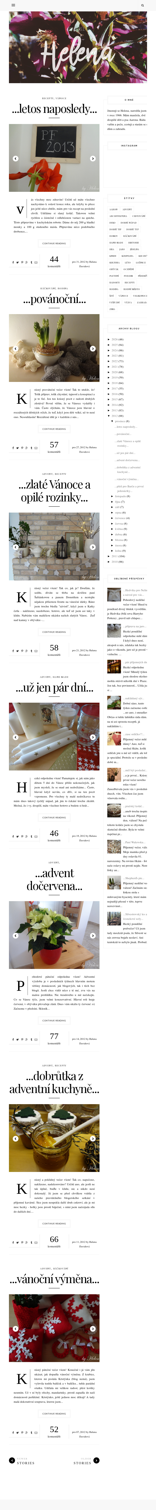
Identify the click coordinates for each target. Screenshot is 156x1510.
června (119, 523)
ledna (118, 550)
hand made (60, 676)
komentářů (54, 261)
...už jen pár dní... (54, 686)
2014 (115, 405)
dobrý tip (115, 229)
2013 (115, 410)
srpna (118, 512)
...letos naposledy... (54, 108)
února (118, 545)
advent (47, 473)
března (119, 540)
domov (113, 235)
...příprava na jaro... (134, 626)
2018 (115, 383)
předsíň (142, 275)
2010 (115, 561)
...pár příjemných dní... (136, 662)
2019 (115, 377)
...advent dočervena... (54, 879)
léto (128, 262)
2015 (115, 399)
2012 (115, 416)
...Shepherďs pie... (133, 878)
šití (111, 295)
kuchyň (143, 255)
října (117, 501)
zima (112, 309)
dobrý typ (132, 229)
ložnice (141, 262)
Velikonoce (140, 295)
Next (93, 158)
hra (111, 249)
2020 (115, 372)
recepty (48, 98)
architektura (118, 215)
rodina (63, 288)
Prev (15, 158)
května (119, 529)
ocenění (128, 269)
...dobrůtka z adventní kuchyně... (54, 1082)
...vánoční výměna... (54, 1278)
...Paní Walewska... (134, 842)
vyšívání (114, 302)
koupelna (127, 255)
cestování (138, 215)
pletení (114, 275)
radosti (114, 282)
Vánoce (61, 98)
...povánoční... (54, 298)
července (120, 518)
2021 (115, 366)
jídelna (134, 249)
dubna (119, 534)
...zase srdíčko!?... (134, 734)
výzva (128, 302)
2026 (115, 339)
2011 (115, 556)
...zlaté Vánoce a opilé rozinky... (54, 490)
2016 (115, 394)
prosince (120, 421)
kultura (114, 262)
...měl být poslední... (135, 770)
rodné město (131, 289)
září (117, 507)
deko (112, 222)
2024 (115, 350)
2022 (115, 361)
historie (133, 242)
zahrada (142, 302)
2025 (115, 345)
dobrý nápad (129, 222)
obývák (113, 269)
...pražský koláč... (133, 806)
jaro (122, 249)
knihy (112, 255)
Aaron (113, 209)
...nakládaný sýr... (133, 698)
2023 (115, 355)
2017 (115, 388)
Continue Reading (54, 243)
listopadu (120, 496)
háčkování (48, 288)
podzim (128, 275)
